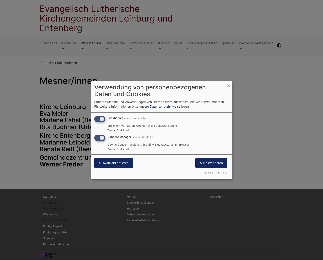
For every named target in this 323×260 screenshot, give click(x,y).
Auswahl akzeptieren (114, 163)
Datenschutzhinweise (165, 106)
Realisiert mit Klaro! (215, 172)
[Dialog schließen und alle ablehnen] (228, 83)
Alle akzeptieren (211, 163)
